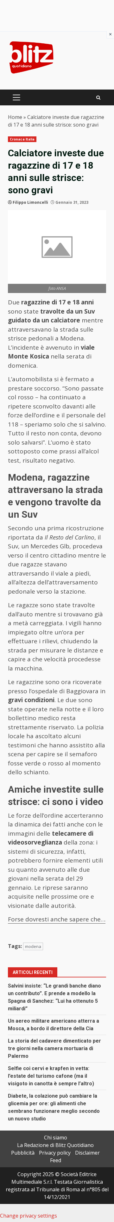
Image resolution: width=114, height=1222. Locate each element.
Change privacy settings (28, 1215)
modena (33, 946)
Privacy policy (55, 1152)
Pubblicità (23, 1152)
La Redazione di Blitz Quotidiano (55, 1145)
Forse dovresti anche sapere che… (56, 919)
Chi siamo (55, 1137)
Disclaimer (87, 1152)
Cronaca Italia (22, 139)
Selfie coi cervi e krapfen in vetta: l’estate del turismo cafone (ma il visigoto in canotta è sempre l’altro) (51, 1076)
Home (15, 117)
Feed (55, 1160)
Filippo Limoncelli (30, 202)
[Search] (98, 97)
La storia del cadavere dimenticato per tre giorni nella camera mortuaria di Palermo (54, 1048)
